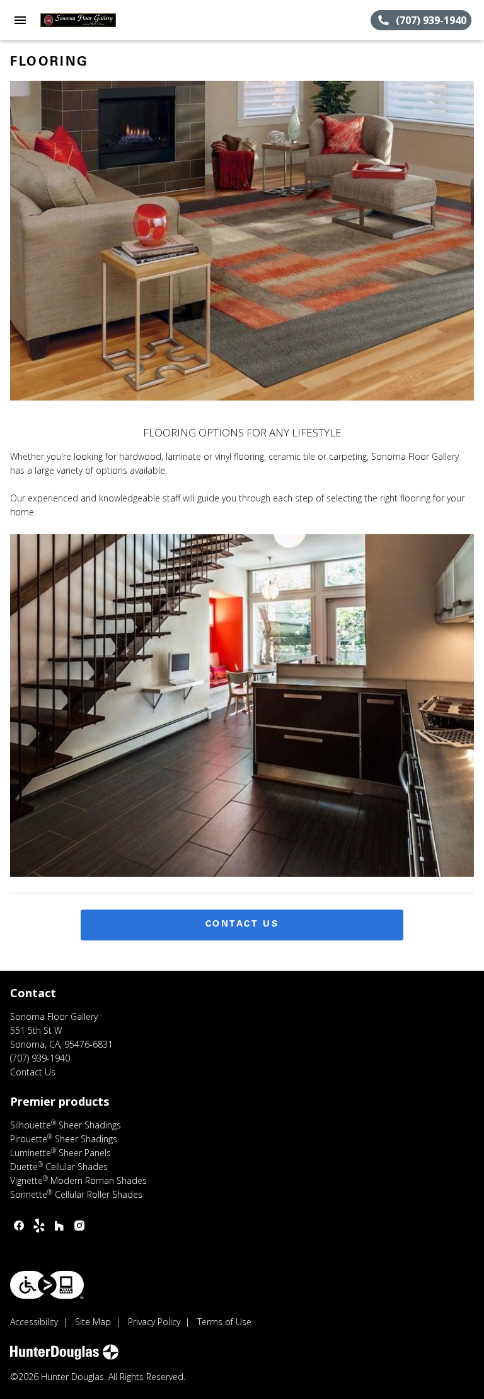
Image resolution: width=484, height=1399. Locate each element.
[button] (20, 20)
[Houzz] (59, 1225)
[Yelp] (39, 1225)
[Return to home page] (78, 20)
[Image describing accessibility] (47, 1285)
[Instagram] (79, 1225)
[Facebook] (19, 1225)
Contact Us (242, 924)
